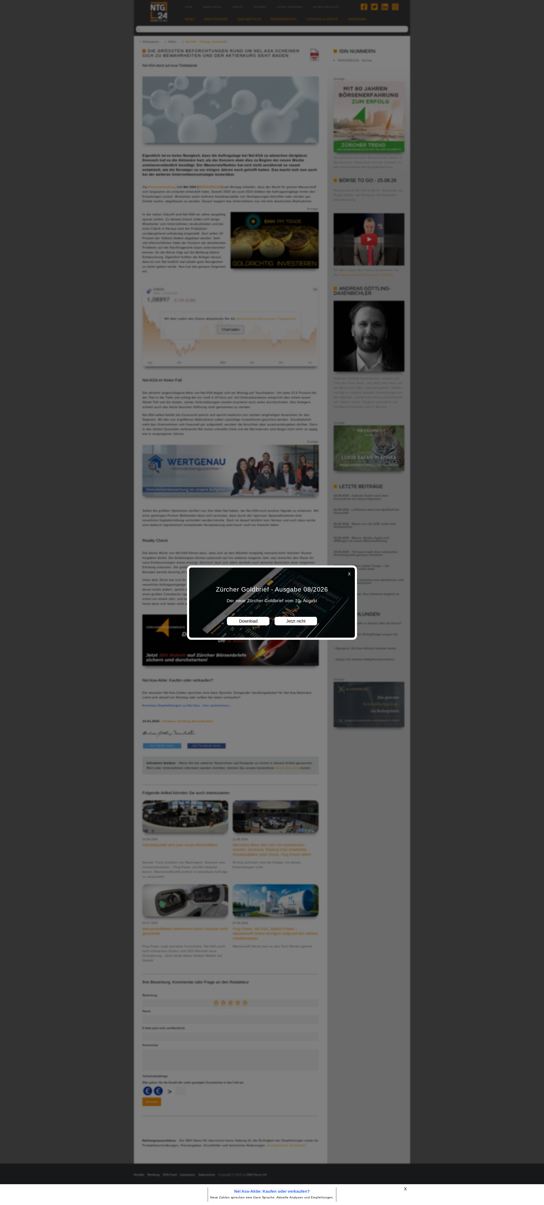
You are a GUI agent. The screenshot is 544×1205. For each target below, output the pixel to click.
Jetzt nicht (296, 621)
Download (248, 621)
